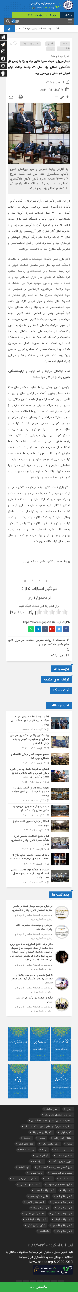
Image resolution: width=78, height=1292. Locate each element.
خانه (65, 43)
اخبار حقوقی (66, 1132)
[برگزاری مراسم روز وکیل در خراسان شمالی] (39, 1004)
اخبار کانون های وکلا (42, 1132)
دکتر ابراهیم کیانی (50, 1144)
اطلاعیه (27, 1138)
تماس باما (37, 1287)
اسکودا (42, 1138)
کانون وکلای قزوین (35, 1202)
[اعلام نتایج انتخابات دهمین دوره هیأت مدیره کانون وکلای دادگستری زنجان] (39, 842)
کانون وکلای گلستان (62, 1225)
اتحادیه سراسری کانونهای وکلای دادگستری (51, 1120)
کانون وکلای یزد (64, 1231)
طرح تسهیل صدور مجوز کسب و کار (55, 1167)
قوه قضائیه (24, 1167)
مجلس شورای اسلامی (61, 1173)
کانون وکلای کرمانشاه (36, 1219)
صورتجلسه (38, 1161)
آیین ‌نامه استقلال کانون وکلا (58, 1115)
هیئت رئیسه (66, 1179)
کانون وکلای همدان (34, 1213)
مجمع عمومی (36, 1173)
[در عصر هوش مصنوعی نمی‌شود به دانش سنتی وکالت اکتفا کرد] (39, 811)
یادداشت (44, 1231)
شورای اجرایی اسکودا (62, 1161)
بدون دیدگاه (58, 655)
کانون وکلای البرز (64, 1196)
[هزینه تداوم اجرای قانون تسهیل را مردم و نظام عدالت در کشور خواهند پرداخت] (39, 794)
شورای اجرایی (41, 1155)
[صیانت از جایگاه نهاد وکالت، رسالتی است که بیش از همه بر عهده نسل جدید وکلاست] (39, 876)
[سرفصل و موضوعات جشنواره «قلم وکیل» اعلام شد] (39, 931)
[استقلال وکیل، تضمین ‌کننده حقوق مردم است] (39, 826)
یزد (50, 48)
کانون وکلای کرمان (63, 1219)
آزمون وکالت (52, 1109)
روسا (44, 1150)
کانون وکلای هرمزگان (62, 1213)
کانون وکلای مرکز (41, 1208)
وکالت (49, 1179)
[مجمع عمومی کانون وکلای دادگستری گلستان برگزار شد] (39, 758)
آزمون (69, 1109)
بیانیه (69, 1144)
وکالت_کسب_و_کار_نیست (25, 1179)
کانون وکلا (67, 1190)
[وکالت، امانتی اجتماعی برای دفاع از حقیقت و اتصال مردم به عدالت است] (39, 859)
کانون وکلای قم (64, 1208)
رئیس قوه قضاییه (63, 1150)
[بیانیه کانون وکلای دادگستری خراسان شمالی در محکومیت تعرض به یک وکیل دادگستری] (39, 742)
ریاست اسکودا (27, 1150)
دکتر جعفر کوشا (26, 1144)
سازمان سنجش (64, 1155)
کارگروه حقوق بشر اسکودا (60, 1184)
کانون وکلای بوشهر (39, 1196)
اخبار (50, 43)
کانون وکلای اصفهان (44, 1190)
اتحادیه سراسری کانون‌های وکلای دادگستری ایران (48, 1126)
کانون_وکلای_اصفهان (30, 1184)
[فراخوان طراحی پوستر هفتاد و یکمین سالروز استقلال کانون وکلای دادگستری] (39, 912)
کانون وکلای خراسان (62, 1202)
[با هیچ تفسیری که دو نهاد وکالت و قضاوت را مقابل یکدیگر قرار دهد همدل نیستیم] (39, 983)
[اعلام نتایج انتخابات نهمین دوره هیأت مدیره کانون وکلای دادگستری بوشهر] (39, 723)
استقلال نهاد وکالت (63, 1138)
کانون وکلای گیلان (36, 1225)
